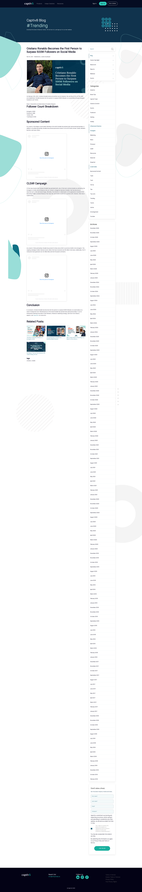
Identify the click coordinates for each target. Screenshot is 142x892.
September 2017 (94, 675)
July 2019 (92, 576)
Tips (91, 189)
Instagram (92, 130)
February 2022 (94, 436)
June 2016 (93, 743)
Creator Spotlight (94, 60)
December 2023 (94, 336)
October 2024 (94, 291)
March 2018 (93, 648)
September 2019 (94, 567)
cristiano (29, 360)
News (91, 139)
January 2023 (94, 386)
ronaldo (33, 360)
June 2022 (93, 418)
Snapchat (92, 162)
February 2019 (94, 598)
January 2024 (94, 332)
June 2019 (93, 580)
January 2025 (94, 278)
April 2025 (93, 264)
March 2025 (93, 269)
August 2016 (93, 734)
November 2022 (94, 395)
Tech (91, 180)
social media (93, 166)
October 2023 (94, 345)
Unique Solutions (50, 3)
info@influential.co (54, 876)
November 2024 (94, 287)
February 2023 (94, 381)
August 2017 (93, 679)
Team (91, 176)
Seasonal (92, 157)
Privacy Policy (110, 879)
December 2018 (94, 607)
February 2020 (94, 544)
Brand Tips (93, 94)
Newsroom (93, 64)
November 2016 (94, 720)
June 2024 (93, 309)
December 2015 (94, 770)
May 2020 (93, 530)
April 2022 (93, 427)
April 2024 (93, 318)
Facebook (93, 112)
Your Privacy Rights (111, 881)
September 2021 (94, 458)
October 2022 (94, 400)
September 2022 (94, 404)
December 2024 (94, 282)
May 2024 (93, 314)
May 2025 (93, 260)
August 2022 (93, 409)
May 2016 (92, 747)
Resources (60, 3)
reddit (91, 148)
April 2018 (92, 643)
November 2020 (94, 503)
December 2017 (94, 661)
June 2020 (93, 526)
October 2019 (94, 562)
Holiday (92, 121)
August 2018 (93, 625)
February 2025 (94, 273)
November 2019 (94, 557)
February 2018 (94, 652)
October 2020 (94, 508)
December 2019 (94, 553)
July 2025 (93, 251)
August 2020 (93, 517)
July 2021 (92, 467)
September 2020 (95, 512)
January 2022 (94, 440)
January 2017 (93, 711)
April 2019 (92, 589)
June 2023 (93, 363)
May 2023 (93, 368)
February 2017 (94, 706)
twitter (92, 207)
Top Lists (92, 194)
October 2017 (94, 670)
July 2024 (93, 305)
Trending (92, 198)
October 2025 (94, 237)
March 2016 (93, 756)
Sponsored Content (95, 171)
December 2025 (94, 228)
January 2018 (93, 657)
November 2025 (94, 232)
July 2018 (92, 630)
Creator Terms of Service (113, 877)
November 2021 (94, 449)
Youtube (92, 216)
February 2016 (94, 761)
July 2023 (93, 359)
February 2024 (94, 327)
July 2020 (93, 521)
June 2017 (93, 688)
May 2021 (92, 476)
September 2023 (94, 350)
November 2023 (94, 341)
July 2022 (93, 413)
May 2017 (92, 693)
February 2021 (94, 490)
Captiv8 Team (94, 99)
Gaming (92, 117)
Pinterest (92, 144)
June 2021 (93, 472)
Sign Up (103, 3)
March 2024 (93, 323)
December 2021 (94, 445)
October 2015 (94, 774)
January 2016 (93, 765)
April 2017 (92, 698)
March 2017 (93, 702)
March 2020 (93, 539)
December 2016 (94, 716)
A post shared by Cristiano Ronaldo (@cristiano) (46, 177)
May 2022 (93, 422)
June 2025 (93, 255)
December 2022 (94, 390)
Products (39, 3)
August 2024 (93, 300)
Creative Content (94, 103)
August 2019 (93, 571)
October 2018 (94, 616)
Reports (92, 69)
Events (92, 78)
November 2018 (94, 612)
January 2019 (93, 603)
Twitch (92, 203)
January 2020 (94, 549)
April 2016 (92, 752)
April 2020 (93, 535)
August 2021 (93, 463)
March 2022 (93, 431)
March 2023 (93, 377)
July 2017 (92, 684)
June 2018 (93, 634)
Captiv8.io (36, 315)
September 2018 (94, 621)
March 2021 (93, 485)
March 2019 (93, 594)
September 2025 (94, 241)
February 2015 (94, 779)
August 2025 (93, 246)
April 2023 (93, 372)
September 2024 (94, 296)
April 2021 (92, 481)
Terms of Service (111, 875)
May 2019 (92, 585)
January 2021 (93, 494)
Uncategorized (94, 212)
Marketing (93, 135)
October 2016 (94, 725)
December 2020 (94, 499)
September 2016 (94, 729)
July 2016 (92, 738)
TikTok (92, 185)
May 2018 (92, 639)
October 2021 (94, 454)
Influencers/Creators (95, 126)
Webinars (92, 73)
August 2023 (93, 354)
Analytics (92, 90)
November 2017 (94, 666)
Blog (91, 55)
